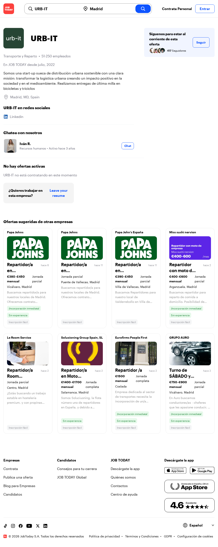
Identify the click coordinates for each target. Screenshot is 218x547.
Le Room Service (19, 337)
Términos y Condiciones (142, 536)
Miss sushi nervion (182, 232)
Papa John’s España (129, 232)
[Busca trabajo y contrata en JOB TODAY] (8, 8)
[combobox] (56, 9)
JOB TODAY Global (71, 477)
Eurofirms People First (131, 337)
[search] (143, 8)
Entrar (205, 9)
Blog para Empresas (19, 486)
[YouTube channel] (29, 526)
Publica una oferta (18, 477)
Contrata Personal (177, 9)
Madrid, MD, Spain (25, 97)
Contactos (119, 486)
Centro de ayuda (124, 494)
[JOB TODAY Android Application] (202, 470)
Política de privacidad (104, 536)
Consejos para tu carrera (77, 469)
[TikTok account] (5, 526)
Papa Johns (15, 232)
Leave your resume (59, 192)
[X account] (38, 526)
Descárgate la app (125, 469)
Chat (127, 146)
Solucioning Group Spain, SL (82, 337)
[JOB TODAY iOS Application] (175, 470)
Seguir (201, 42)
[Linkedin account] (45, 526)
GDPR (168, 536)
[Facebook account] (21, 526)
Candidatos (12, 494)
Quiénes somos (123, 477)
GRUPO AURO (179, 337)
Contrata (10, 469)
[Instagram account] (13, 526)
